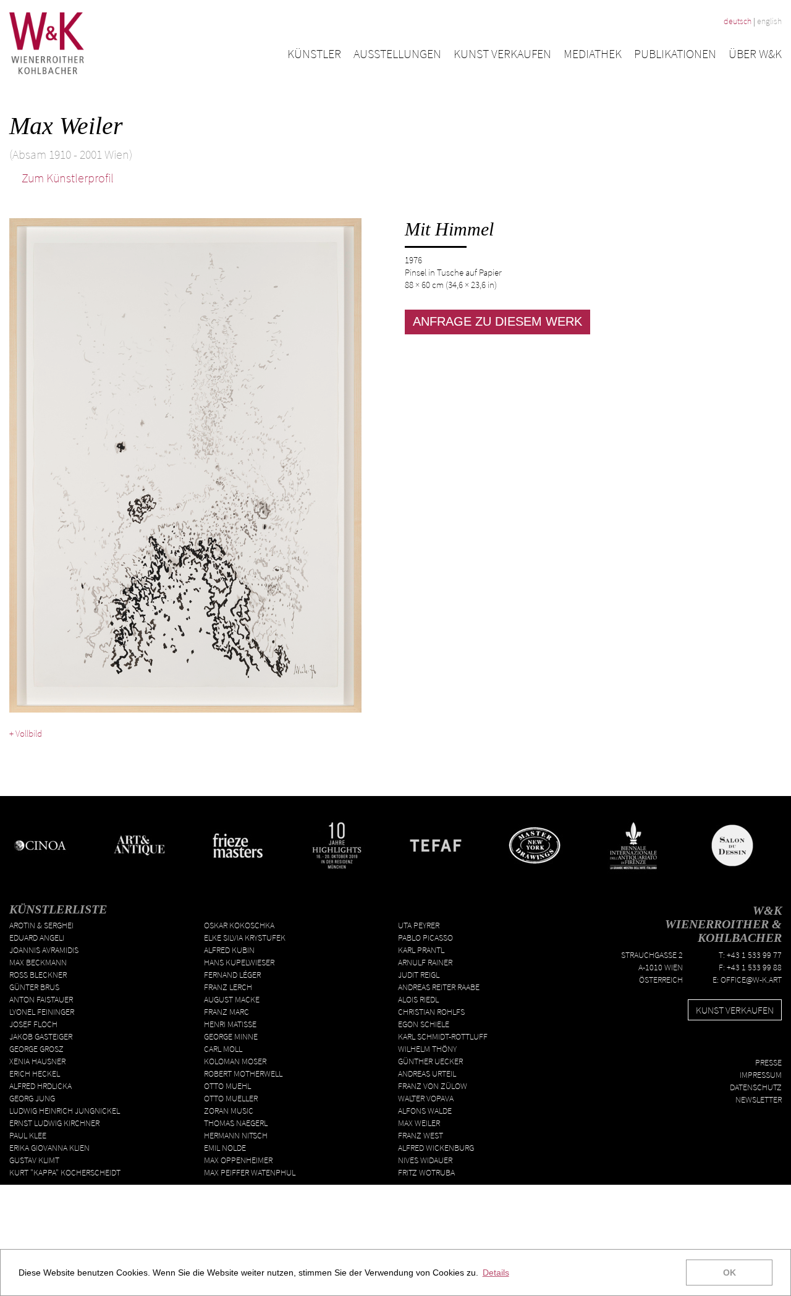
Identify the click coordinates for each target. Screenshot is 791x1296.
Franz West (420, 1135)
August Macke (232, 999)
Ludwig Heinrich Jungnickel (64, 1110)
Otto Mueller (231, 1098)
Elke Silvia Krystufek (245, 937)
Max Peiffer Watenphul (249, 1172)
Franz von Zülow (432, 1085)
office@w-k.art (751, 979)
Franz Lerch (228, 987)
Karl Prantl (421, 949)
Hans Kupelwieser (239, 962)
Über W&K (755, 53)
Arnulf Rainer (425, 962)
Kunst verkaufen (502, 53)
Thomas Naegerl (236, 1123)
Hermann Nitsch (236, 1135)
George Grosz (36, 1048)
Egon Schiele (423, 1024)
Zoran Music (228, 1110)
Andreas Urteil (427, 1073)
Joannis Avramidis (43, 949)
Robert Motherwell (243, 1073)
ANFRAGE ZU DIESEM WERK (497, 321)
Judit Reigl (418, 974)
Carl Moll (223, 1048)
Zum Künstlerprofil (66, 177)
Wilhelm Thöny (427, 1048)
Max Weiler (419, 1123)
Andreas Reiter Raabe (439, 987)
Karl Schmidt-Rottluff (443, 1036)
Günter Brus (34, 987)
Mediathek (593, 53)
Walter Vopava (426, 1098)
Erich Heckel (34, 1073)
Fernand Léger (232, 974)
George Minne (231, 1036)
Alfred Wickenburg (436, 1147)
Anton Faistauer (41, 999)
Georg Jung (32, 1098)
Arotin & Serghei (41, 925)
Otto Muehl (227, 1085)
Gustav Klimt (34, 1160)
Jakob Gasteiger (40, 1036)
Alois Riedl (418, 999)
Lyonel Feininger (41, 1011)
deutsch (737, 21)
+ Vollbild (25, 733)
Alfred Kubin (229, 949)
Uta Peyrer (418, 925)
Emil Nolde (225, 1147)
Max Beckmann (38, 962)
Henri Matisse (230, 1024)
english (769, 21)
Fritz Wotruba (426, 1172)
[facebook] (741, 1042)
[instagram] (777, 1042)
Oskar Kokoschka (239, 925)
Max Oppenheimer (238, 1160)
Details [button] (496, 1272)
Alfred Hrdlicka (40, 1085)
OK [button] (729, 1272)
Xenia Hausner (37, 1061)
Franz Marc (226, 1011)
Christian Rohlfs (431, 1011)
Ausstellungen (397, 53)
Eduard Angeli (36, 937)
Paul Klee (27, 1135)
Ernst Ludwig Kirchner (54, 1123)
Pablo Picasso (425, 937)
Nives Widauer (425, 1160)
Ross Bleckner (38, 974)
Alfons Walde (425, 1110)
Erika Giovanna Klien (49, 1147)
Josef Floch (33, 1024)
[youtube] (759, 1042)
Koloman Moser (235, 1061)
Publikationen (675, 53)
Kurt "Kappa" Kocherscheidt (65, 1172)
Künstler (314, 53)
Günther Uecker (430, 1061)
